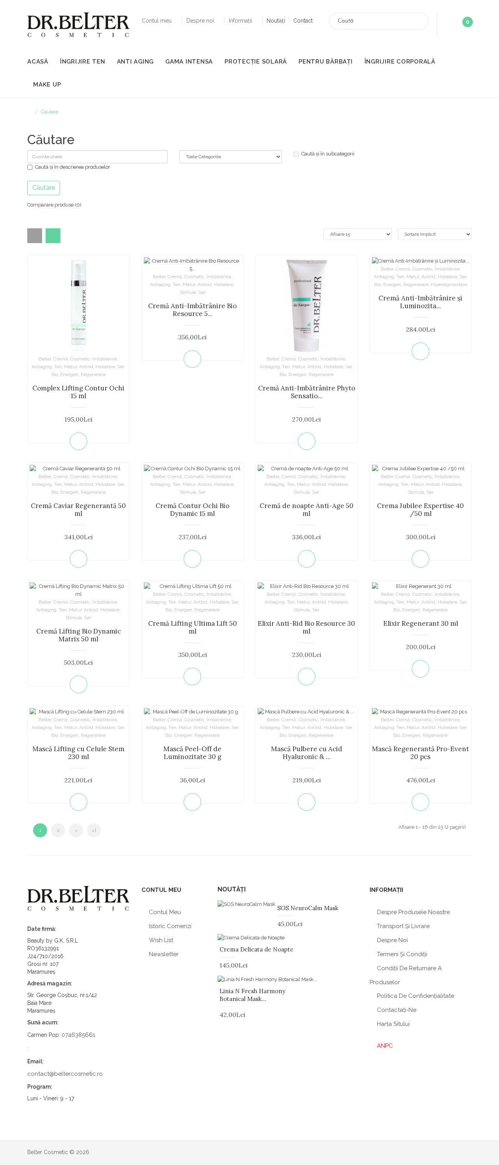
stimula (188, 292)
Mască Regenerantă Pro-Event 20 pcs (420, 753)
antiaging (42, 366)
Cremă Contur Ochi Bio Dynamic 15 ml (192, 509)
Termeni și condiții (402, 954)
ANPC (385, 1045)
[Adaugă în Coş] (78, 441)
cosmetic (80, 359)
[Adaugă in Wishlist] (35, 441)
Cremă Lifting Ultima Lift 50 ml (192, 627)
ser (120, 366)
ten (58, 366)
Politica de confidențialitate (415, 995)
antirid (86, 366)
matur (70, 366)
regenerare (93, 374)
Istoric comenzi (170, 926)
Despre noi (201, 21)
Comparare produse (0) (54, 205)
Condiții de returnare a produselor (406, 975)
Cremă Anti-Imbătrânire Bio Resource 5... (192, 310)
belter (45, 359)
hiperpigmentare (449, 284)
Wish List (161, 940)
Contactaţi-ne (396, 1009)
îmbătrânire (104, 359)
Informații (241, 21)
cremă (60, 359)
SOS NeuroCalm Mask (307, 908)
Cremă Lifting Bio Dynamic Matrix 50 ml (78, 635)
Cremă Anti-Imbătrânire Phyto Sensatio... (306, 392)
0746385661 (78, 1034)
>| (94, 830)
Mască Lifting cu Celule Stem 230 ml (78, 753)
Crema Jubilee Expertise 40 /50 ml (420, 509)
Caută (419, 22)
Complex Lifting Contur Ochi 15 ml (78, 392)
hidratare (105, 366)
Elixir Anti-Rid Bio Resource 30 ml (306, 627)
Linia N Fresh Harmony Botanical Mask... (252, 995)
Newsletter (164, 954)
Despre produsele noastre (413, 912)
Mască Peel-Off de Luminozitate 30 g (192, 753)
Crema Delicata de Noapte (256, 949)
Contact (303, 21)
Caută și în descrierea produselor (72, 167)
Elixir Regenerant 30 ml (420, 623)
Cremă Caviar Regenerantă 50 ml (78, 509)
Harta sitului (393, 1023)
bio (54, 374)
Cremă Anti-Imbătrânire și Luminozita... (420, 302)
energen (69, 374)
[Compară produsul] (122, 441)
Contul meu (157, 21)
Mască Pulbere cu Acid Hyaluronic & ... (306, 753)
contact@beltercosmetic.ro (65, 1073)
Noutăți (276, 21)
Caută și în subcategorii (327, 154)
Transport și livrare (403, 926)
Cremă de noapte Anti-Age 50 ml (307, 509)
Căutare (49, 112)
